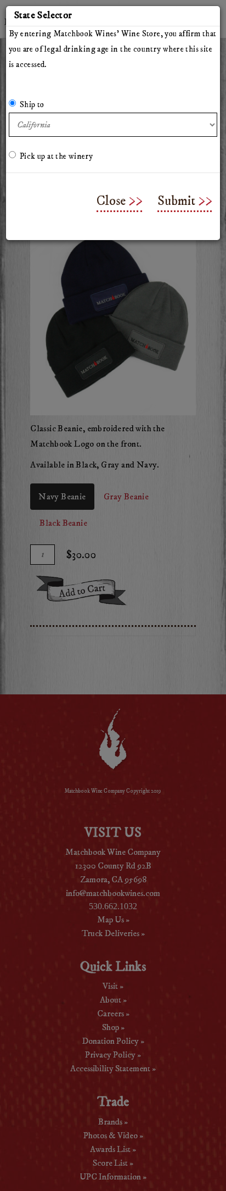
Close (111, 201)
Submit (176, 201)
